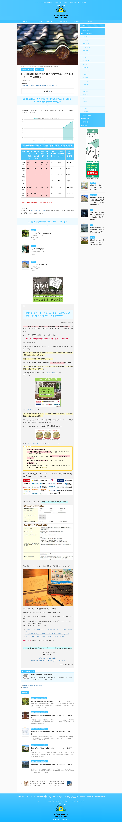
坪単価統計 (25, 687)
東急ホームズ (86, 88)
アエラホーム (86, 43)
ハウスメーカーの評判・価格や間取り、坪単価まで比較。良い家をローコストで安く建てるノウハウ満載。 (61, 801)
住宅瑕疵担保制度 (81, 796)
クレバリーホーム (87, 60)
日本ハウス (85, 91)
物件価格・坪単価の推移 (29, 685)
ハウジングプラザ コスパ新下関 (41, 233)
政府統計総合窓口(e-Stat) (38, 210)
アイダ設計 (85, 37)
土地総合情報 (90, 796)
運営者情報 (77, 21)
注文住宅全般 (23, 21)
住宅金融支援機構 (72, 797)
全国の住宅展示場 (50, 21)
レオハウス (85, 111)
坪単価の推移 (63, 21)
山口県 (37, 685)
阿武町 (40, 685)
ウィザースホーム (87, 54)
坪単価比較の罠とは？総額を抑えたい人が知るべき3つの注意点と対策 (97, 230)
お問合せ (90, 21)
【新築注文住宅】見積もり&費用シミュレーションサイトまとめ (39, 85)
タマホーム (85, 81)
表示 (50, 91)
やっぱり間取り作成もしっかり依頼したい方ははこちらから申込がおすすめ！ (47, 634)
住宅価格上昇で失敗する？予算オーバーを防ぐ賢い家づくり (97, 187)
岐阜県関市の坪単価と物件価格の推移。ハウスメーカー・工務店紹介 (51, 701)
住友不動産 (85, 67)
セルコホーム (86, 74)
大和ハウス (85, 77)
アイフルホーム (86, 40)
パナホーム (85, 94)
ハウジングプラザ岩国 (37, 249)
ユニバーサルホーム (87, 105)
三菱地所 (85, 101)
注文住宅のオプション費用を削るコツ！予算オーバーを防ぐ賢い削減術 (97, 242)
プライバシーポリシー (58, 796)
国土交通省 (73, 796)
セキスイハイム (86, 71)
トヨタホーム (86, 84)
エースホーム (86, 57)
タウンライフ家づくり (51, 373)
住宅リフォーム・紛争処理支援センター (58, 797)
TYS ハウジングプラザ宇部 (39, 264)
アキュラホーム (86, 47)
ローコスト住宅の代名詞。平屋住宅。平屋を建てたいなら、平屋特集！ (45, 636)
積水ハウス (85, 64)
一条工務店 (85, 50)
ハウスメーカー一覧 (37, 21)
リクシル (85, 108)
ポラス (84, 98)
